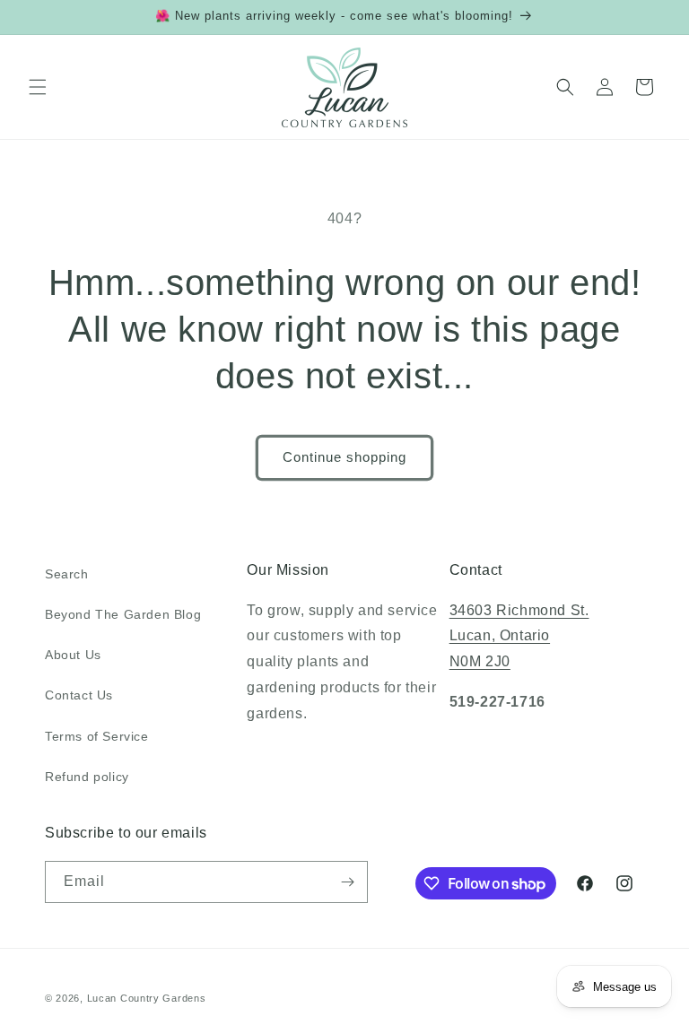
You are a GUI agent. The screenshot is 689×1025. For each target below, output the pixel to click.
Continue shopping (344, 457)
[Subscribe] (347, 882)
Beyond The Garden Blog (123, 614)
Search (67, 574)
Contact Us (79, 695)
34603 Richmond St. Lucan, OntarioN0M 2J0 (519, 636)
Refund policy (87, 776)
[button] (37, 87)
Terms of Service (97, 736)
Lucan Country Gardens (146, 998)
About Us (73, 654)
